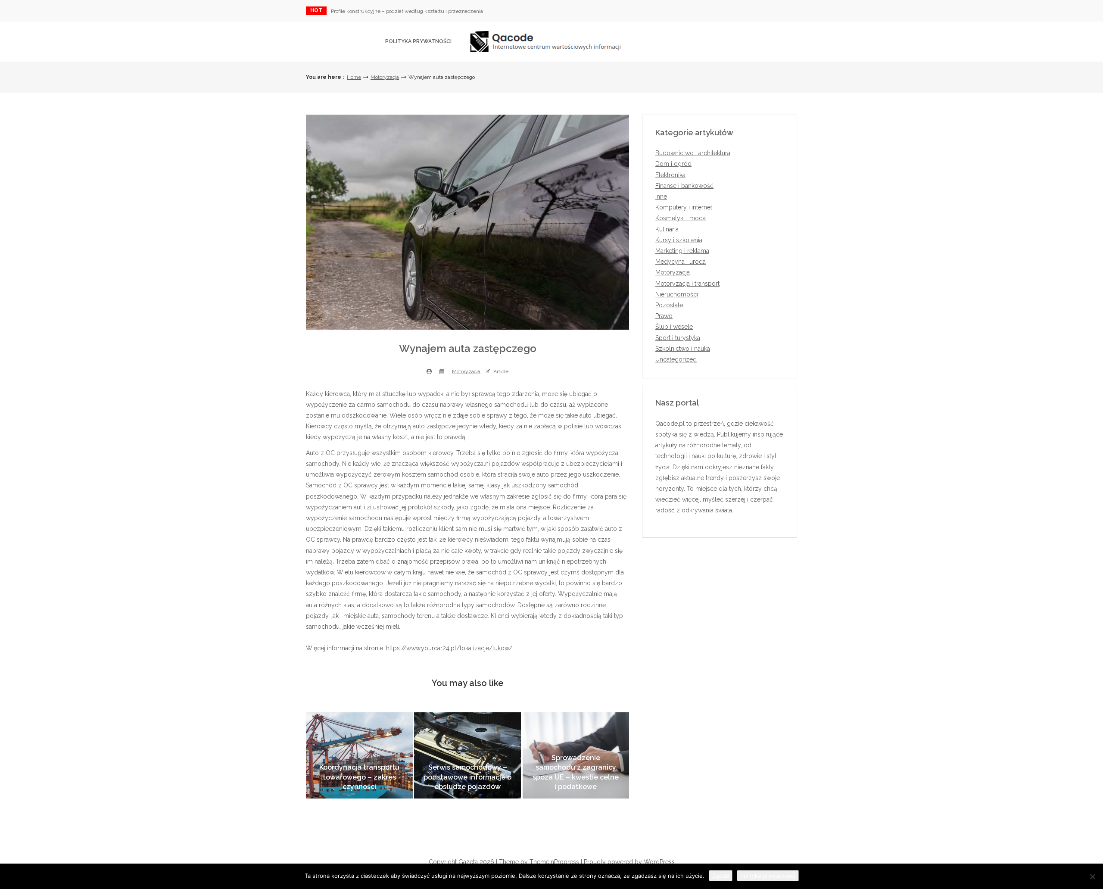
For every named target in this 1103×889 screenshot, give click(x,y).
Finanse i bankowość (684, 185)
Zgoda (720, 875)
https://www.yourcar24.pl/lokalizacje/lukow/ (449, 648)
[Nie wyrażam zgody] (1092, 876)
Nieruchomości (676, 294)
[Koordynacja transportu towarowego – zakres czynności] (359, 755)
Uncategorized (676, 359)
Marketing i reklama (682, 250)
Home (354, 77)
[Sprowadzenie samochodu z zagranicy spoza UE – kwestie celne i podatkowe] (576, 755)
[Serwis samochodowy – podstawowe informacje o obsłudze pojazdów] (467, 755)
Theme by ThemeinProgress (539, 861)
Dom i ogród (673, 163)
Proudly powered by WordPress (629, 861)
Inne (661, 196)
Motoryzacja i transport (687, 283)
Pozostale (669, 305)
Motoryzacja (385, 77)
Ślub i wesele (674, 326)
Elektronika (670, 175)
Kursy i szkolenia (678, 240)
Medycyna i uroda (680, 261)
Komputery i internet (683, 207)
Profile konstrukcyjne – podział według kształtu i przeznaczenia (407, 11)
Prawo (664, 315)
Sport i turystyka (677, 337)
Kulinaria (667, 229)
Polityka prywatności (418, 41)
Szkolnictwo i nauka (682, 348)
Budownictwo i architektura (692, 153)
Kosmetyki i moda (680, 218)
